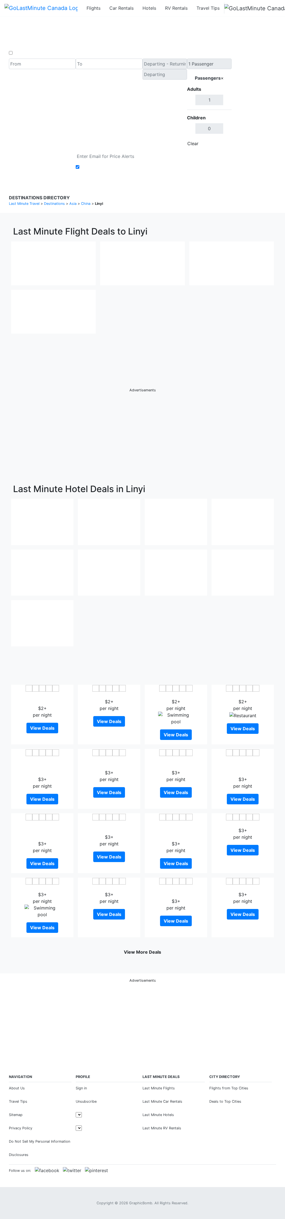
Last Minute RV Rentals (161, 1128)
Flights (93, 8)
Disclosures (18, 1155)
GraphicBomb (140, 1203)
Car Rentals (121, 8)
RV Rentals (176, 8)
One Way (23, 53)
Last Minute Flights (158, 1088)
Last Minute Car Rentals (162, 1101)
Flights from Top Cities (228, 1088)
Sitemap (16, 1115)
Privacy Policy (20, 1128)
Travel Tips (208, 8)
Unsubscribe (86, 1101)
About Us (17, 1088)
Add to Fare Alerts (100, 167)
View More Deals (142, 952)
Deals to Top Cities (225, 1101)
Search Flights (254, 104)
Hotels (149, 8)
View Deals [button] (42, 728)
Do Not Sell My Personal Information (39, 1141)
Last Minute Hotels (158, 1115)
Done (222, 143)
